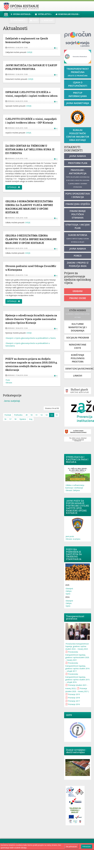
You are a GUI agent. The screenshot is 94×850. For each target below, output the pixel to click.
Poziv (8, 380)
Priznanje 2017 (74, 701)
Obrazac (9, 382)
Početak (8, 415)
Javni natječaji (12, 400)
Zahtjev (69, 591)
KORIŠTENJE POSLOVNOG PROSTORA (77, 358)
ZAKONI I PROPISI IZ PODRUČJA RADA (77, 264)
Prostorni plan (77, 163)
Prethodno (18, 415)
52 (42, 415)
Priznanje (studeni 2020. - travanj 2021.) (77, 690)
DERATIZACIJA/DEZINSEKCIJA (78, 368)
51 (37, 415)
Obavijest (69, 588)
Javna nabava (77, 156)
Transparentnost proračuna (77, 72)
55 (57, 415)
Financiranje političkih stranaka (78, 214)
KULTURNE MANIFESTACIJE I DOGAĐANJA (77, 327)
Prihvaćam (86, 846)
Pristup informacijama (77, 94)
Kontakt (48, 20)
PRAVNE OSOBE (77, 298)
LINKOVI (77, 375)
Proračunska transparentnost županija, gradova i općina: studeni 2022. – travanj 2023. (77, 646)
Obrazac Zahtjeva (73, 490)
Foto (35, 20)
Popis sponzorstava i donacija (77, 195)
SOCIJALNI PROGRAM (77, 337)
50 (32, 415)
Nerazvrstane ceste (77, 346)
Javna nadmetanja (77, 103)
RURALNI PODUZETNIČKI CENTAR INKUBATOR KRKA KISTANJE (77, 135)
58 (15, 419)
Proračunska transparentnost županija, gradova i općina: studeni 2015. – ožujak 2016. (77, 678)
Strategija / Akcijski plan (77, 226)
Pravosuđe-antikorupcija (77, 178)
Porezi (78, 255)
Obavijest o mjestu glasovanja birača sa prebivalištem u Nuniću (31, 338)
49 (27, 415)
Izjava (68, 594)
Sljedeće (22, 419)
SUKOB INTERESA (77, 238)
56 (5, 419)
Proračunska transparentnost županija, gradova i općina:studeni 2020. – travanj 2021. (77, 656)
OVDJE (29, 52)
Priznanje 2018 (74, 697)
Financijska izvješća (77, 204)
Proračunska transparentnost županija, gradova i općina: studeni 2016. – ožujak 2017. (77, 667)
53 (47, 415)
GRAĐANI (78, 291)
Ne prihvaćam (71, 846)
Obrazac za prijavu (73, 539)
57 (10, 419)
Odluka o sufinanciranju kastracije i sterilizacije (74, 486)
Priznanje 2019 (74, 694)
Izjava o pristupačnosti (77, 84)
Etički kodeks (78, 313)
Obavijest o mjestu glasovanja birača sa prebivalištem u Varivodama (27, 344)
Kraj (30, 419)
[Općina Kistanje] (22, 6)
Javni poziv (70, 536)
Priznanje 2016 (74, 704)
